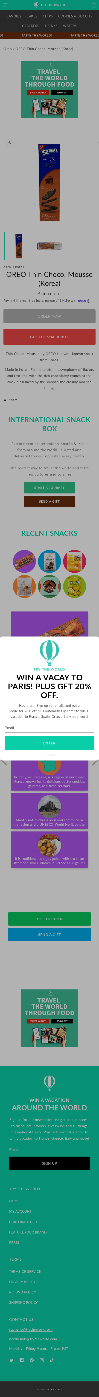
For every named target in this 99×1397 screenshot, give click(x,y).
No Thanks (49, 755)
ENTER (49, 743)
